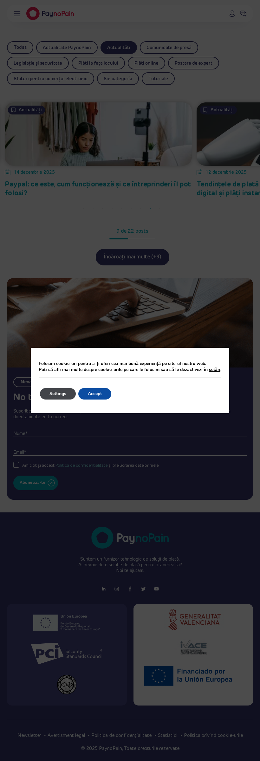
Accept (95, 394)
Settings (57, 394)
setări (214, 370)
